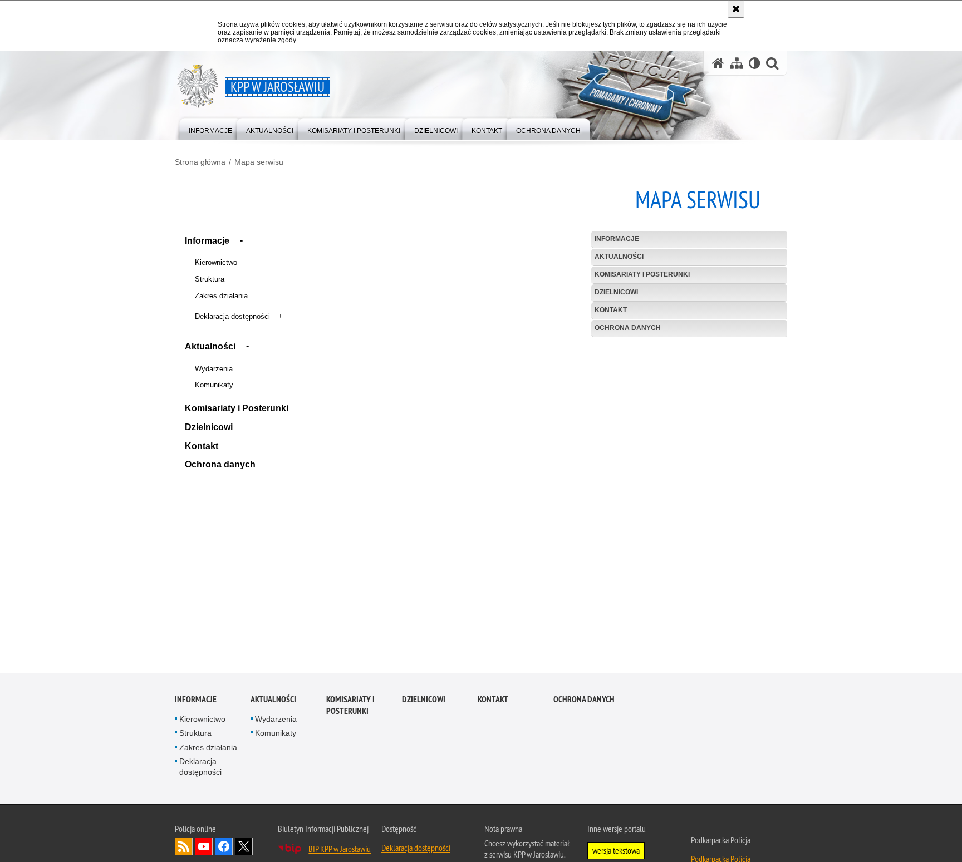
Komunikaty (214, 385)
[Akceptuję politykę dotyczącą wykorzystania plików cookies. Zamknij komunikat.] (736, 9)
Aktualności (210, 346)
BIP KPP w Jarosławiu (339, 850)
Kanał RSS (184, 848)
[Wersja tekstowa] (754, 63)
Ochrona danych (220, 464)
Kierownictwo (216, 262)
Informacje (207, 240)
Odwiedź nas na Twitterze (244, 848)
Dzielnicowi (209, 427)
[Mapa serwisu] (736, 63)
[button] (241, 242)
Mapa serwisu (258, 161)
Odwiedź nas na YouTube (204, 848)
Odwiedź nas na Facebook (224, 848)
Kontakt (201, 446)
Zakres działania (221, 296)
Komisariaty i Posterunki (236, 408)
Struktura (209, 279)
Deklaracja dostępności (232, 316)
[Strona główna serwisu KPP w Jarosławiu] (718, 63)
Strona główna (200, 161)
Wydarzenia (214, 368)
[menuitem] (210, 128)
